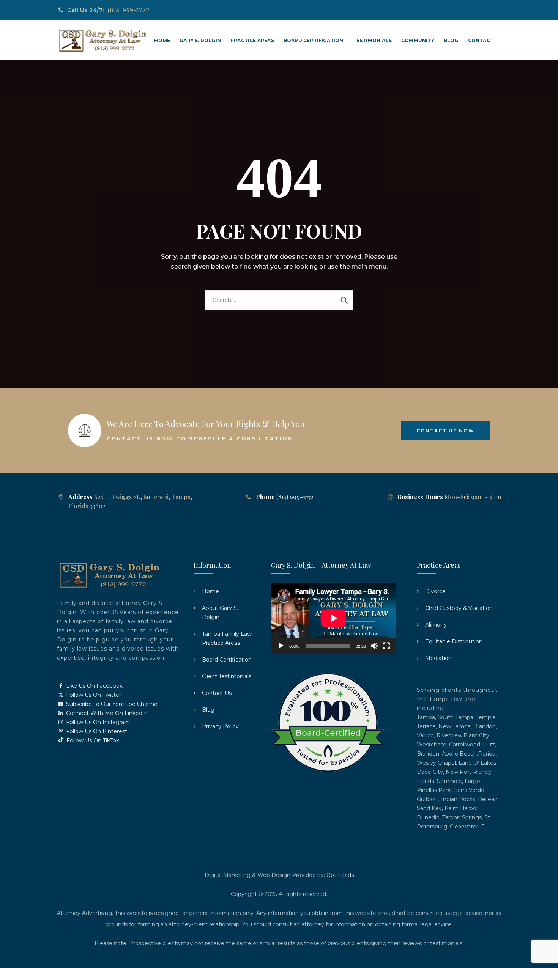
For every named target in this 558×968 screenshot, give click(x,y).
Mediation (438, 658)
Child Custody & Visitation (459, 608)
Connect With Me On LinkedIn (106, 713)
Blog (451, 40)
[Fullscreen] (386, 646)
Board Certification (314, 40)
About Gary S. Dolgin (220, 613)
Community (417, 40)
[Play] (281, 646)
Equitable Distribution (453, 641)
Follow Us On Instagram (97, 722)
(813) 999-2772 (128, 10)
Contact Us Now (445, 431)
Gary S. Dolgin (200, 40)
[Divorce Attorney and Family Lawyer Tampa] (102, 40)
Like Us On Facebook (94, 685)
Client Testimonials (226, 676)
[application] (333, 618)
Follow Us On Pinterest (96, 731)
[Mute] (374, 646)
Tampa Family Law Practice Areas (227, 638)
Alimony (436, 624)
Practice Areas (252, 40)
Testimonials (372, 40)
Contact (480, 40)
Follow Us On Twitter (93, 694)
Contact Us (217, 693)
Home (162, 40)
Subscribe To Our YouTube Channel (112, 704)
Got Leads (340, 875)
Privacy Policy (220, 726)
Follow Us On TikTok (92, 740)
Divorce (435, 591)
